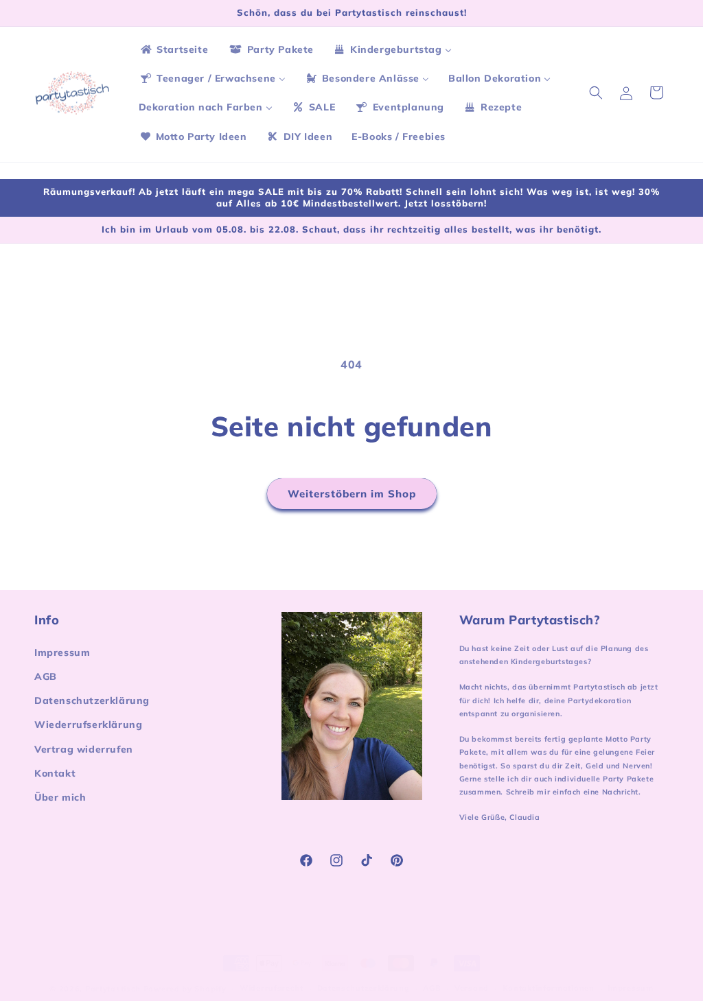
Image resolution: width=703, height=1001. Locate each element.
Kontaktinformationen (549, 988)
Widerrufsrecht (271, 988)
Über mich (60, 797)
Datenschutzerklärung (92, 700)
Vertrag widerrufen (83, 749)
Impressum (62, 652)
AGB (45, 676)
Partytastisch (113, 988)
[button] (596, 93)
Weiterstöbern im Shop (352, 493)
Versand (471, 988)
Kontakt (55, 773)
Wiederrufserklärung (88, 724)
